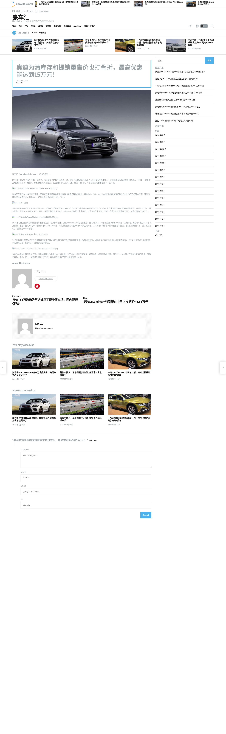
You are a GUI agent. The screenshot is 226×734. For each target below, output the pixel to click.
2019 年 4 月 (160, 205)
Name (23, 472)
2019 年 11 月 (160, 156)
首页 (14, 26)
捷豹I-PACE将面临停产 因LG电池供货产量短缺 (174, 121)
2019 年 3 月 (160, 212)
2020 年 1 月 (160, 142)
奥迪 (33, 26)
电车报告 (57, 26)
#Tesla (35, 33)
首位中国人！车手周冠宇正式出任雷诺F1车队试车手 (97, 41)
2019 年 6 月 (160, 191)
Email (23, 486)
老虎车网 (67, 26)
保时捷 (40, 26)
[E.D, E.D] (25, 326)
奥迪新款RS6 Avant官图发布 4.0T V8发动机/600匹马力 (177, 107)
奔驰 (20, 26)
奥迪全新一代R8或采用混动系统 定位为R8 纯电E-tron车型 (201, 42)
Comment (25, 449)
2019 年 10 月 (160, 163)
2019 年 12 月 (160, 149)
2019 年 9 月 (160, 170)
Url (22, 499)
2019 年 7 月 (160, 184)
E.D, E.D (19, 82)
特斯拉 (48, 26)
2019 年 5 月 (160, 198)
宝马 (27, 26)
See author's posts (46, 279)
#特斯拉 (42, 33)
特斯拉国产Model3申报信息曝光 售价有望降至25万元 (177, 114)
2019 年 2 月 (160, 219)
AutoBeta (77, 26)
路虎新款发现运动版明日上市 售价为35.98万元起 (175, 100)
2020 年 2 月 (160, 135)
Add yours (93, 440)
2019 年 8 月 (160, 177)
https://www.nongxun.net (44, 328)
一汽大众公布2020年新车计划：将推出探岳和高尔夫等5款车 (149, 42)
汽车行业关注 (89, 26)
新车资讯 (159, 235)
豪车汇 (21, 17)
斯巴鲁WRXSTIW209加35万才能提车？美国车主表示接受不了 (46, 42)
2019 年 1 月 (160, 226)
